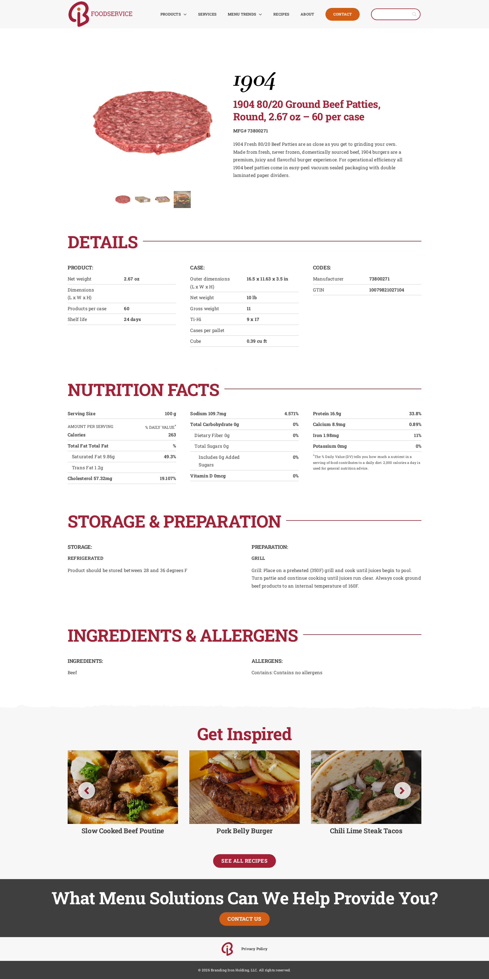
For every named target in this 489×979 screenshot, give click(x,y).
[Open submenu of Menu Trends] (259, 14)
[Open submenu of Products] (184, 14)
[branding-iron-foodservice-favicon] (227, 944)
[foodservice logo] (100, 4)
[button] (86, 790)
